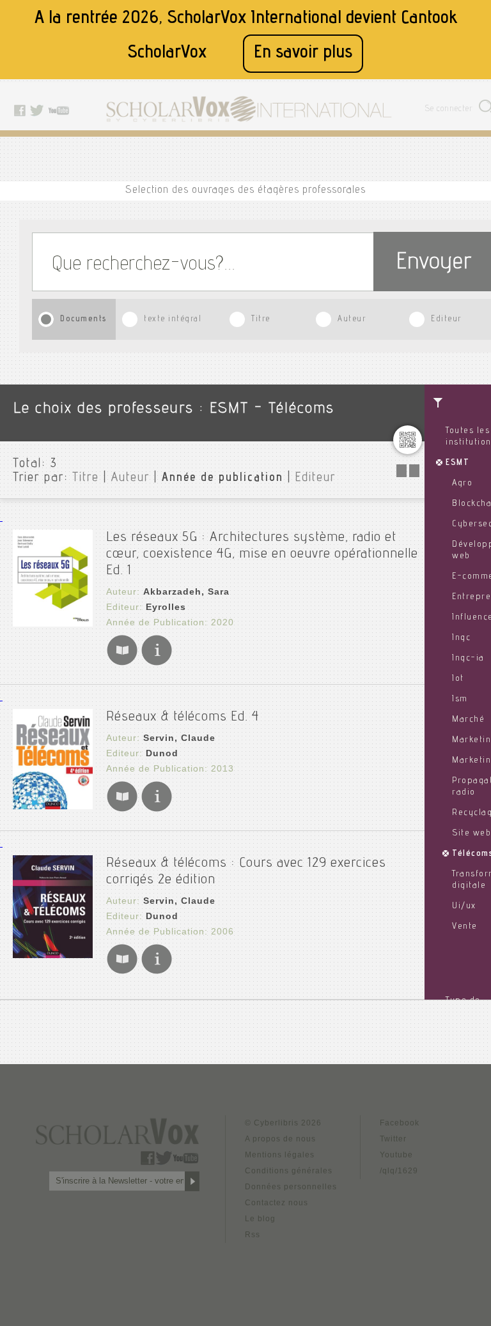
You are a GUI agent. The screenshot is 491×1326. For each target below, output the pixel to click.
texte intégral (172, 320)
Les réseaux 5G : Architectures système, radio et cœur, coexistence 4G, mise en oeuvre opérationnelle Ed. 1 (262, 554)
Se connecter (449, 109)
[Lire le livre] (122, 662)
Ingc (461, 638)
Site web (471, 833)
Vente (465, 926)
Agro (462, 483)
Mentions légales (280, 1154)
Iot (458, 678)
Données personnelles (291, 1186)
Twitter (393, 1138)
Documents (83, 320)
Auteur (352, 320)
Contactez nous (276, 1202)
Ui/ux (464, 906)
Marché (468, 719)
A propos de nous (280, 1138)
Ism (460, 699)
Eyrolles (166, 607)
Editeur (446, 320)
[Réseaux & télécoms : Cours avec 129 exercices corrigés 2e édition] (53, 954)
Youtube (396, 1154)
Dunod (162, 753)
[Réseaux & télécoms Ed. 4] (53, 805)
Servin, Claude (179, 738)
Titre (260, 320)
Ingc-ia (468, 658)
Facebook (399, 1122)
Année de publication (222, 478)
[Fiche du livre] (157, 662)
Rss (252, 1234)
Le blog (260, 1218)
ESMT (457, 463)
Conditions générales (288, 1170)
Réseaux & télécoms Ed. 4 (182, 717)
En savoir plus (303, 53)
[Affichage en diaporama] (409, 473)
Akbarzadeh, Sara (186, 591)
